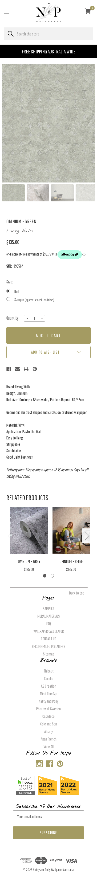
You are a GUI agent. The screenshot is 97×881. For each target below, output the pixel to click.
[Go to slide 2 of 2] (52, 575)
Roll (16, 291)
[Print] (26, 369)
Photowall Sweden (48, 708)
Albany (48, 731)
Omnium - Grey (29, 561)
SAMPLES (48, 608)
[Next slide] (88, 123)
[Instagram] (38, 762)
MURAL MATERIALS (48, 616)
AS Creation (48, 686)
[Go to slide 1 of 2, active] (45, 575)
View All (49, 746)
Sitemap (48, 653)
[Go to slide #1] (13, 192)
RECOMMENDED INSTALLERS (48, 646)
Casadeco (48, 716)
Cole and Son (48, 723)
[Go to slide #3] (62, 192)
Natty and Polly (48, 701)
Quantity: (12, 318)
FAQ (48, 623)
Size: (9, 281)
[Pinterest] (34, 369)
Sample (34, 299)
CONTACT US (48, 638)
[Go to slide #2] (38, 192)
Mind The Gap (48, 693)
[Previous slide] (9, 123)
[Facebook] (8, 369)
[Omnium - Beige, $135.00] (71, 530)
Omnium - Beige (71, 561)
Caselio (48, 678)
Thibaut (49, 670)
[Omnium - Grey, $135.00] (29, 530)
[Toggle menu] (6, 10)
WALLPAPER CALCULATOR (48, 631)
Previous (10, 536)
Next (87, 536)
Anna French (49, 739)
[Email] (17, 369)
